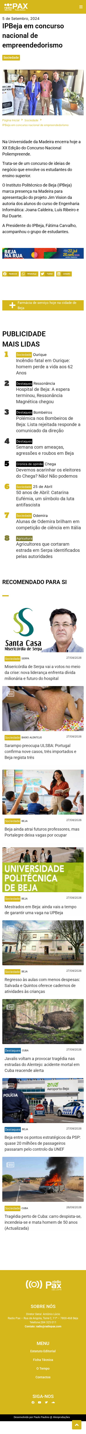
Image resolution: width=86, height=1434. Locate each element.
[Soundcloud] (53, 1402)
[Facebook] (33, 1402)
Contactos (43, 1377)
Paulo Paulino (41, 1417)
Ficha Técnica (43, 1360)
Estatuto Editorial (43, 1351)
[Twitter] (46, 1402)
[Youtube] (39, 1402)
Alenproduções (61, 1417)
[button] (81, 7)
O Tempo (43, 1368)
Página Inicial (10, 120)
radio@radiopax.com (48, 1326)
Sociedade (11, 57)
